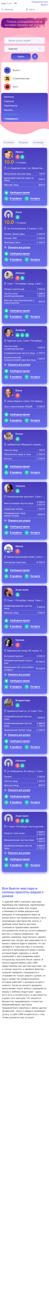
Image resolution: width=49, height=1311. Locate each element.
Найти (21, 56)
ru (15, 3)
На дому (23, 142)
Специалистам (40, 2)
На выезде (38, 142)
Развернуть (11, 119)
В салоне (9, 142)
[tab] (12, 70)
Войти (44, 4)
